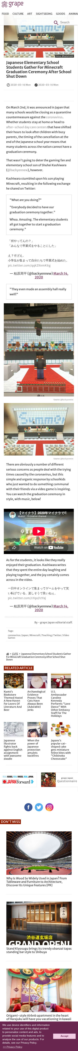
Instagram (49, 807)
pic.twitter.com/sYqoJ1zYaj (27, 598)
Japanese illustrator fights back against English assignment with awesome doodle (13, 749)
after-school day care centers (26, 127)
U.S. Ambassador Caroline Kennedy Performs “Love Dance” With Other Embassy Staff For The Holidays (60, 704)
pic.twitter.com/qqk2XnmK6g (29, 265)
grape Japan (12, 5)
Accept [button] (64, 1036)
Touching (47, 635)
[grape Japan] (7, 653)
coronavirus (54, 117)
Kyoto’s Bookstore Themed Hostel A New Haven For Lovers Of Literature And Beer (13, 701)
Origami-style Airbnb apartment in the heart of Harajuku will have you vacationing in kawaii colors (38, 1019)
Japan (25, 635)
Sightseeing (44, 13)
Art (29, 13)
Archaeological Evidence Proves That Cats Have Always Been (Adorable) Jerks (36, 701)
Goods (60, 13)
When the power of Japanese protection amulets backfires (33, 748)
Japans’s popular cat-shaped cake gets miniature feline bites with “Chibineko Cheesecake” (61, 749)
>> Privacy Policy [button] (12, 1046)
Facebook (28, 807)
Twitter (57, 635)
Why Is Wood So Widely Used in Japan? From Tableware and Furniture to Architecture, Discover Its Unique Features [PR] (36, 881)
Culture (18, 13)
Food (5, 13)
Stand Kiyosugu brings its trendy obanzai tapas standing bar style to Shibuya (39, 950)
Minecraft (35, 635)
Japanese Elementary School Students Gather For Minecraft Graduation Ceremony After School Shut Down (38, 69)
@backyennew (67, 56)
